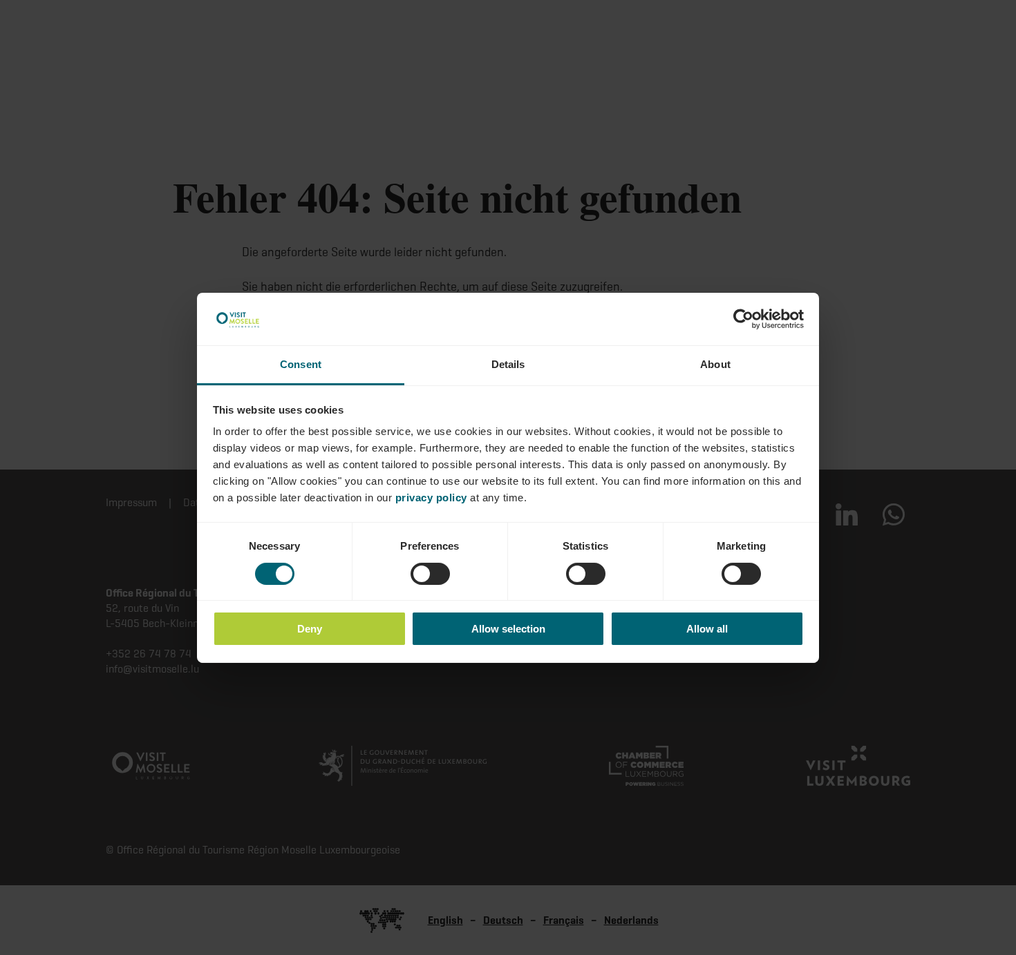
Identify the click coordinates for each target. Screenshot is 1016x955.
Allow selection (508, 629)
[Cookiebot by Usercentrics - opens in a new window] (743, 319)
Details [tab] (508, 364)
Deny (309, 629)
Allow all (707, 629)
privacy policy (431, 497)
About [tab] (715, 364)
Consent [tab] (300, 364)
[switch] (430, 574)
